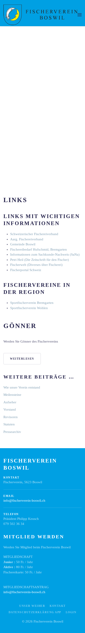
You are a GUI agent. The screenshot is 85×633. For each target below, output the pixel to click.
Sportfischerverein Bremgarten (31, 303)
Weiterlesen (22, 358)
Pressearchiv (12, 432)
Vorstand (9, 409)
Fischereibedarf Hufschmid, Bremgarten (38, 249)
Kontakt (58, 606)
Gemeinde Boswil (22, 244)
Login (71, 612)
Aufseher (9, 402)
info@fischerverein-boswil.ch (24, 500)
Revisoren (10, 417)
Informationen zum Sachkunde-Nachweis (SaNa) (45, 254)
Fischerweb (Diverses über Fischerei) (36, 265)
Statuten (9, 424)
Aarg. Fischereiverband (26, 239)
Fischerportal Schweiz (25, 270)
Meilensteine (12, 395)
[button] (80, 14)
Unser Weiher (32, 606)
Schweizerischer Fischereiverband (34, 234)
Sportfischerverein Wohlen (29, 308)
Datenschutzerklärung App (35, 612)
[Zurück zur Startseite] (40, 14)
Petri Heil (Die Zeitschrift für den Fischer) (39, 260)
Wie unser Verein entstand (21, 387)
